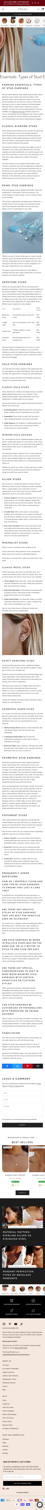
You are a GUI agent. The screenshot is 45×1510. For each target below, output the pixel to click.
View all (22, 1193)
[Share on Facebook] (7, 1066)
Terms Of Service (8, 1418)
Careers (5, 1386)
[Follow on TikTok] (21, 1324)
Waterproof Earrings (18, 112)
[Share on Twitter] (17, 1066)
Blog (4, 1390)
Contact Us (6, 1404)
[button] (39, 14)
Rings (4, 1443)
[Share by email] (38, 1066)
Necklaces (6, 1439)
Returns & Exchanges (9, 1414)
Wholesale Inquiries (9, 1383)
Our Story (6, 1365)
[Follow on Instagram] (4, 1324)
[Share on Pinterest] (28, 1066)
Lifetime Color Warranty (10, 1376)
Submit (22, 1125)
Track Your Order (8, 1407)
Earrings (5, 1453)
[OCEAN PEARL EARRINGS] (22, 232)
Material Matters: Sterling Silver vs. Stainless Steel (17, 1235)
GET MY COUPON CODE (22, 1483)
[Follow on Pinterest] (9, 1324)
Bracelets (5, 1446)
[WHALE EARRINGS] (22, 634)
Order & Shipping (8, 1411)
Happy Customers (8, 1372)
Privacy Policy (7, 1421)
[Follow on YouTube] (15, 1324)
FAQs (4, 1400)
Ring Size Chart (7, 1425)
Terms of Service (14, 1086)
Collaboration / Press (9, 1379)
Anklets (5, 1450)
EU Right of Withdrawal (10, 1429)
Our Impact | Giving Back (11, 1369)
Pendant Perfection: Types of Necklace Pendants (19, 1275)
